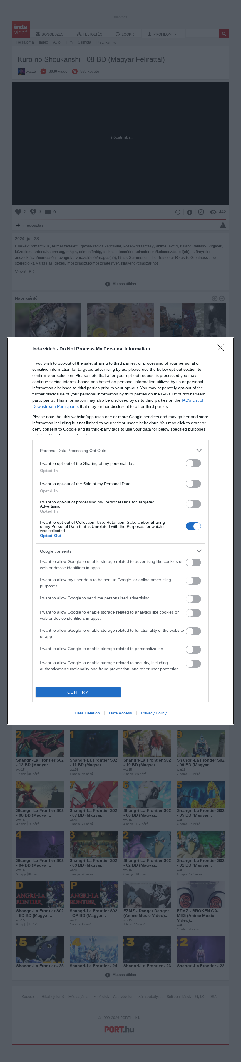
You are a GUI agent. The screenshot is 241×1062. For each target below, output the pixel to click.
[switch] (193, 463)
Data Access (120, 713)
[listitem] (120, 450)
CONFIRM (78, 692)
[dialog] (120, 531)
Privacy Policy (154, 713)
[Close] (222, 349)
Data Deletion (87, 713)
